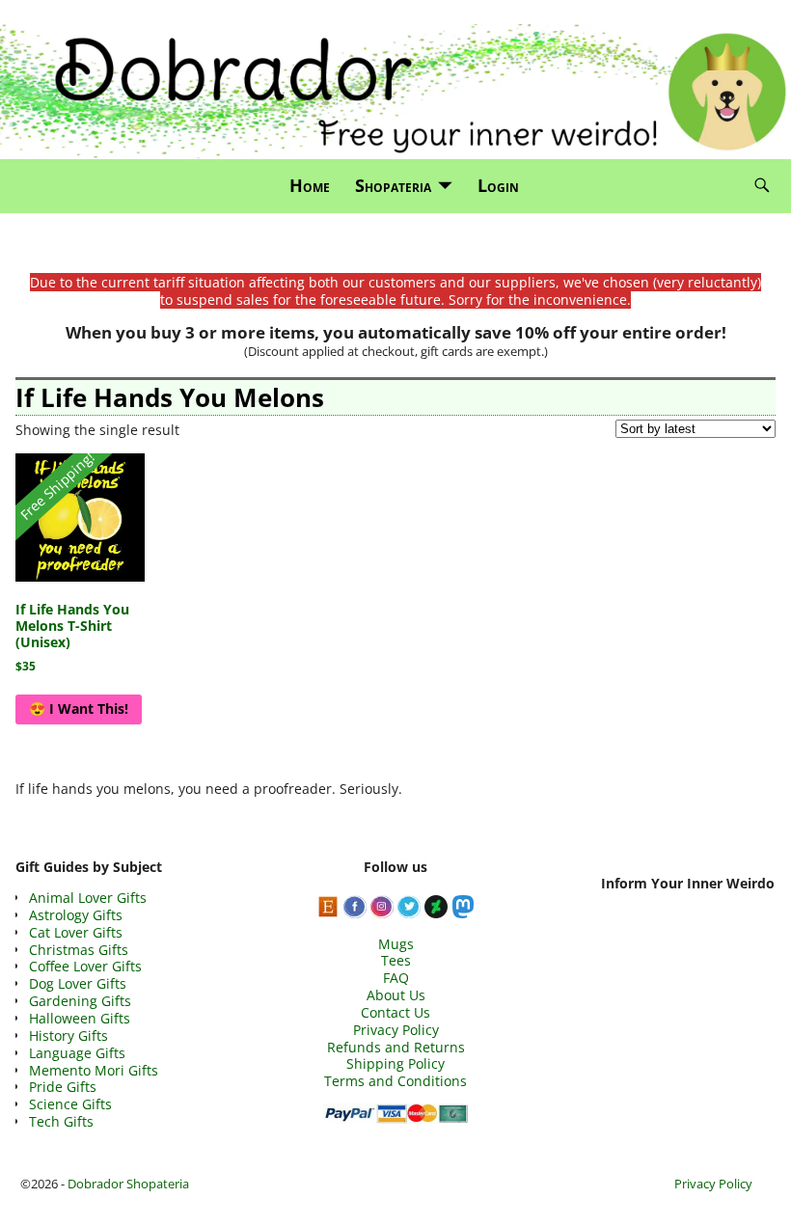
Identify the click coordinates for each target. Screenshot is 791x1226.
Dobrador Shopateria (128, 1183)
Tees (396, 960)
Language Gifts (77, 1053)
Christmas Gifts (78, 949)
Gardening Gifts (80, 1001)
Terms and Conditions (395, 1081)
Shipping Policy (395, 1063)
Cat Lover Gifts (76, 932)
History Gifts (68, 1035)
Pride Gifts (62, 1086)
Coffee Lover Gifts (85, 966)
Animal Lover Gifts (88, 897)
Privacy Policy (396, 1030)
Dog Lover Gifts (77, 983)
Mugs (396, 944)
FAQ (396, 977)
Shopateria (393, 185)
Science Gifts (70, 1104)
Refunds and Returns (396, 1047)
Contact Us (395, 1012)
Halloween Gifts (79, 1018)
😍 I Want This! (78, 708)
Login (498, 185)
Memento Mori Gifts (93, 1070)
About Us (396, 995)
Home (309, 185)
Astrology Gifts (76, 915)
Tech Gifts (61, 1121)
